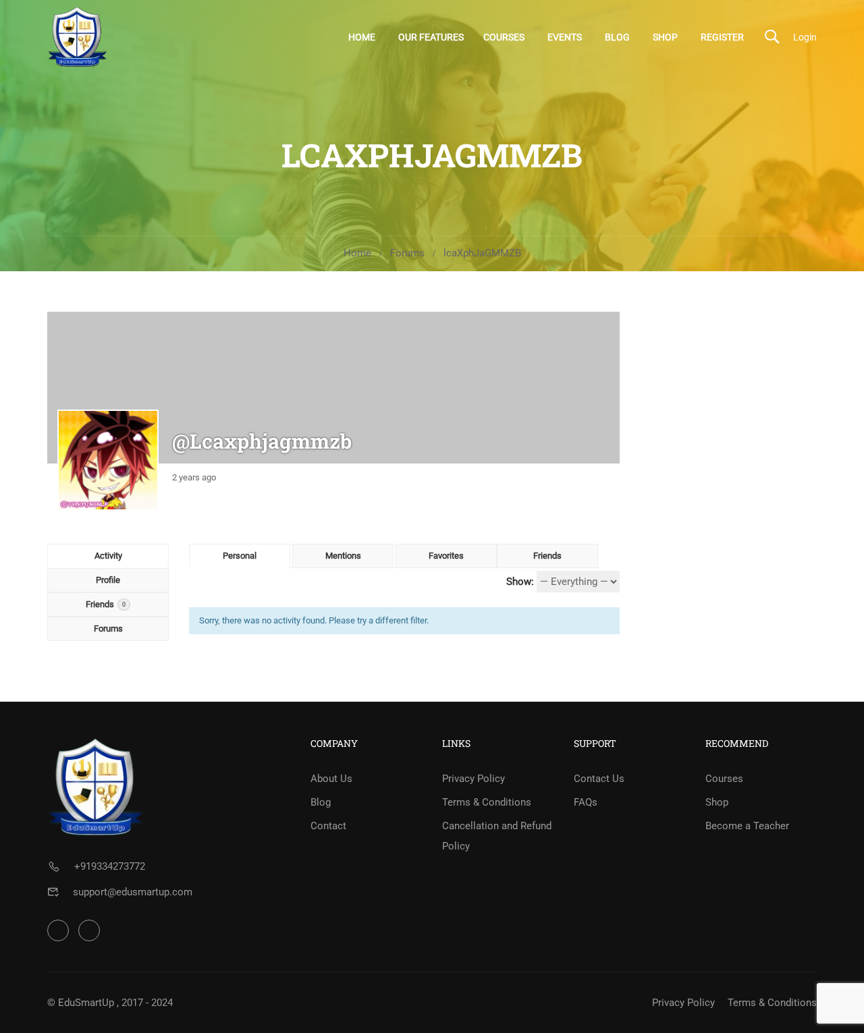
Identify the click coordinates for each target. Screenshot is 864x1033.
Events (564, 37)
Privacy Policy (473, 779)
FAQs (585, 802)
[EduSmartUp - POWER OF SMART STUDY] (77, 37)
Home (361, 37)
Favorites (446, 556)
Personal (239, 556)
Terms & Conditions (486, 802)
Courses (503, 37)
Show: (520, 582)
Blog (617, 37)
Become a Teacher (747, 826)
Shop (665, 37)
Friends (106, 604)
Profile (108, 580)
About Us (331, 779)
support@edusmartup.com (132, 892)
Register (722, 37)
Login (805, 37)
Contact (328, 826)
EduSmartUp (86, 1003)
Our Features (431, 37)
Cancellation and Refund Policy (496, 836)
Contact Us (599, 779)
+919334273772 (109, 866)
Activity (108, 556)
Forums (407, 253)
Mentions (343, 556)
